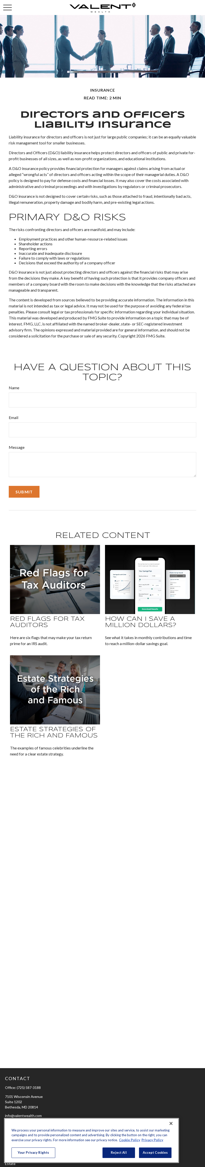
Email (13, 417)
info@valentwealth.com (23, 1115)
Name (14, 387)
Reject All (118, 1152)
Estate (10, 1163)
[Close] (171, 1123)
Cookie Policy (129, 1140)
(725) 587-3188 (29, 1087)
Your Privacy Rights (33, 1152)
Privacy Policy (152, 1140)
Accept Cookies (155, 1152)
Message (16, 447)
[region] (91, 1140)
